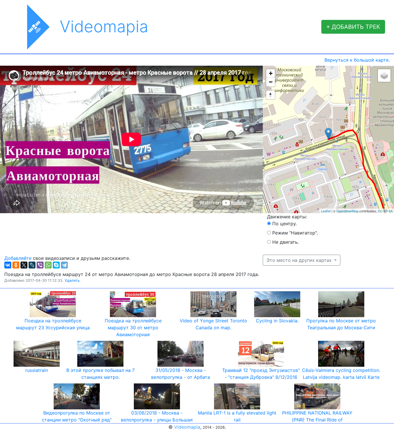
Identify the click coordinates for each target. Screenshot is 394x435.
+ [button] (271, 73)
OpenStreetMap (347, 211)
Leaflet (326, 211)
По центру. (284, 223)
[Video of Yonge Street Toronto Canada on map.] (213, 304)
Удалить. (73, 280)
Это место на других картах (300, 260)
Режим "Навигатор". (295, 233)
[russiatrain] (37, 353)
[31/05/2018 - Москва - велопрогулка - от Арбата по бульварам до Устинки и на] (180, 353)
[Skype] (56, 265)
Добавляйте (17, 258)
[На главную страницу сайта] (32, 26)
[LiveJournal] (32, 265)
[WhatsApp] (48, 265)
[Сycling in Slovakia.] (277, 304)
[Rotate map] (270, 94)
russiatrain (36, 370)
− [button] (271, 82)
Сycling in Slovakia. (277, 321)
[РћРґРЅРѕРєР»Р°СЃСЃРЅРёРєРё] (15, 265)
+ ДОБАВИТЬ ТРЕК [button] (353, 26)
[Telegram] (64, 265)
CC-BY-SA (385, 211)
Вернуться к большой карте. (357, 60)
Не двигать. (285, 242)
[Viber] (40, 265)
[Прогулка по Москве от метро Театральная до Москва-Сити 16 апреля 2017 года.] (341, 304)
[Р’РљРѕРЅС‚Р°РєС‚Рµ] (7, 265)
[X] (23, 265)
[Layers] (384, 75)
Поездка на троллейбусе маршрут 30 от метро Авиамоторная (133, 327)
